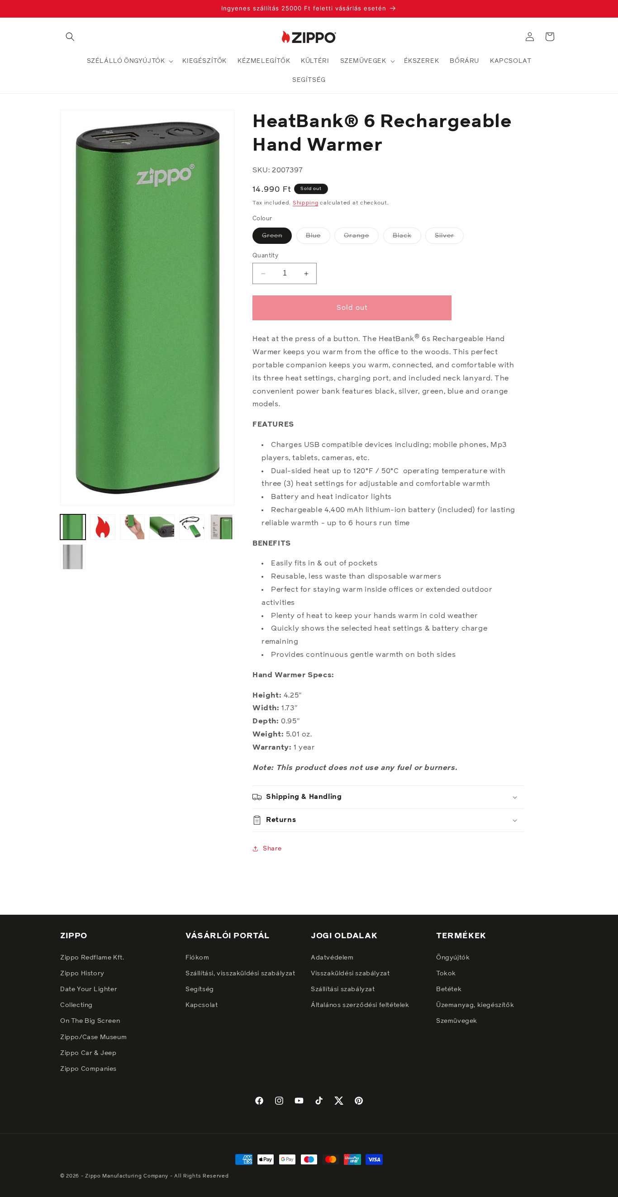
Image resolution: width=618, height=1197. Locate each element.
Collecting (76, 1005)
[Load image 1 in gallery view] (73, 527)
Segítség (199, 989)
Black (407, 238)
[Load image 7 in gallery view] (132, 527)
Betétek (448, 989)
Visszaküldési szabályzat (350, 973)
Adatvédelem (332, 957)
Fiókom (197, 957)
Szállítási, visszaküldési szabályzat (240, 973)
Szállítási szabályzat (343, 989)
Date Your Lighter (88, 989)
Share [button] (272, 849)
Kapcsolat (201, 1005)
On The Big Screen (90, 1021)
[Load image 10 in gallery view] (221, 527)
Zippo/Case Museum (93, 1037)
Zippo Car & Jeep (88, 1053)
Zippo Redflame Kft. (92, 957)
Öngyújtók (453, 957)
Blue (318, 238)
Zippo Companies (88, 1068)
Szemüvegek (456, 1021)
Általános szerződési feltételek (360, 1005)
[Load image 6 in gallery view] (102, 527)
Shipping (306, 203)
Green (277, 238)
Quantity (265, 256)
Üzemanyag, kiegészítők (475, 1005)
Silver (449, 238)
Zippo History (82, 973)
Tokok (446, 973)
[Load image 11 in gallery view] (73, 557)
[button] (70, 37)
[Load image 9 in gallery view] (191, 527)
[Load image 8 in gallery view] (162, 527)
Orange (361, 238)
